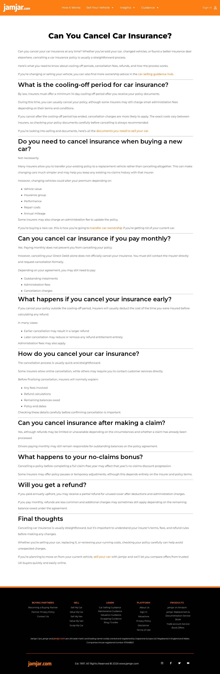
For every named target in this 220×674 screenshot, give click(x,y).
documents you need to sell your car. (122, 131)
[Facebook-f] (170, 663)
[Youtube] (188, 663)
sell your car (102, 556)
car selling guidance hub (155, 74)
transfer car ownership (106, 228)
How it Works (71, 7)
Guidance (148, 7)
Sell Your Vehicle (98, 7)
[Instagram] (162, 663)
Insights (125, 7)
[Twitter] (179, 663)
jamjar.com (59, 638)
